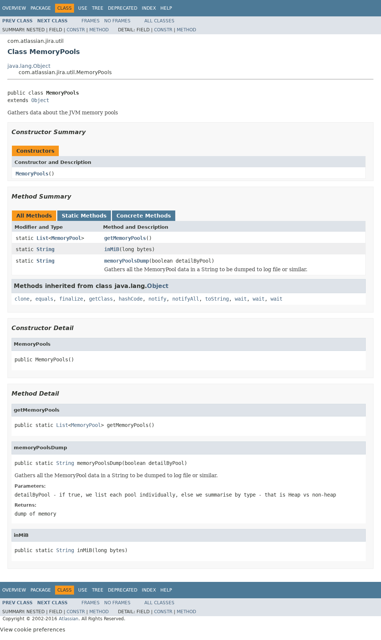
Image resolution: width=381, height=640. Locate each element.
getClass (101, 299)
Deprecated (122, 8)
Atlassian (69, 618)
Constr (76, 29)
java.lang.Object (28, 66)
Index (149, 8)
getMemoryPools (125, 238)
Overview (14, 8)
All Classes (159, 20)
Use (82, 8)
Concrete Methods (143, 216)
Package (41, 8)
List (42, 238)
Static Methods (84, 216)
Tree (97, 8)
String (45, 249)
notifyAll (185, 299)
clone (22, 299)
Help (166, 8)
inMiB (111, 249)
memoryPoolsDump (126, 261)
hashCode (131, 299)
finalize (71, 299)
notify (157, 299)
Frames (90, 20)
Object (40, 100)
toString (217, 299)
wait (241, 299)
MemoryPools (32, 174)
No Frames (117, 20)
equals (44, 299)
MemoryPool (66, 238)
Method (99, 29)
